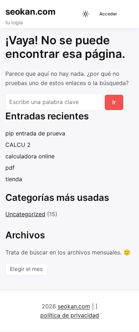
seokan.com (30, 11)
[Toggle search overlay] (73, 14)
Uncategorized (25, 214)
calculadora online (30, 156)
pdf (10, 167)
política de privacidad (69, 315)
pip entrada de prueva (35, 133)
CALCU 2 (18, 144)
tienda (13, 179)
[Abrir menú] (127, 14)
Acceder (108, 13)
